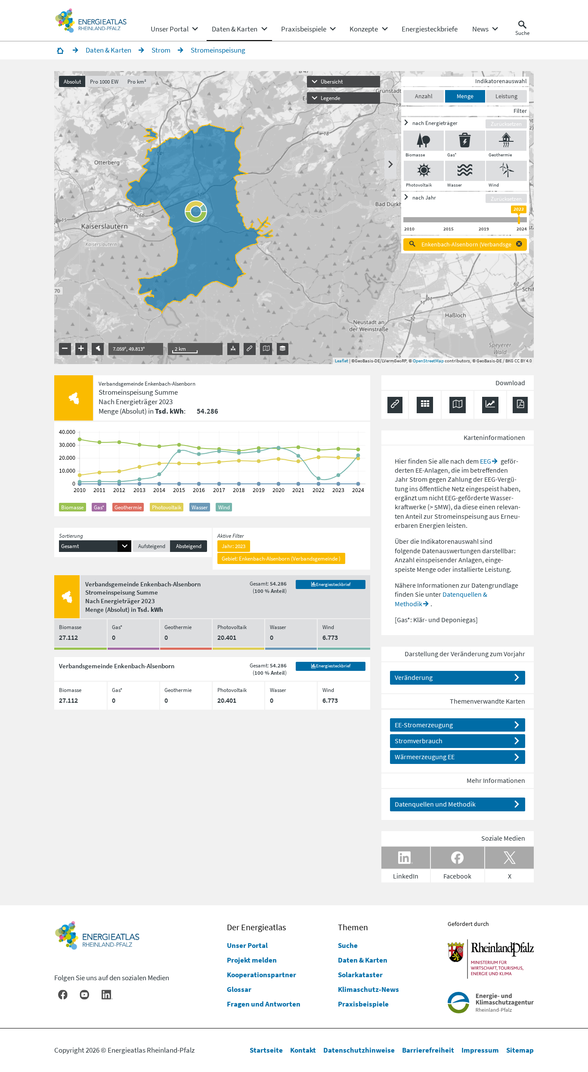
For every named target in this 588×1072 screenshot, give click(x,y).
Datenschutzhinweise (359, 1050)
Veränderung (414, 677)
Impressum (480, 1050)
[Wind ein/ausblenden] (506, 171)
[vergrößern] (81, 349)
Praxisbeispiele (363, 1004)
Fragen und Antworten (263, 1004)
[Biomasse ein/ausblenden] (423, 141)
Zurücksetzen (506, 123)
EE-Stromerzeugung (424, 724)
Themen (353, 927)
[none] (174, 29)
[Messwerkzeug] (233, 349)
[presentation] (293, 217)
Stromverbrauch (419, 740)
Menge (465, 96)
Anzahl (424, 96)
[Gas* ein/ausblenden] (465, 141)
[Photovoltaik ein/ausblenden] (424, 171)
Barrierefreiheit (428, 1050)
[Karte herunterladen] (457, 405)
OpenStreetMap (428, 361)
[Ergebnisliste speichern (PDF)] (520, 405)
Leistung (506, 96)
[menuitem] (170, 29)
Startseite (266, 1050)
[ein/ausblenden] (390, 164)
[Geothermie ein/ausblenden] (506, 141)
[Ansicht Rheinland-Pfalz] (98, 349)
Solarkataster (360, 974)
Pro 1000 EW (104, 81)
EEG (485, 461)
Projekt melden (252, 960)
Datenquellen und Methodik (435, 804)
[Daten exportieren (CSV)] (425, 405)
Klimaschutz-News (368, 989)
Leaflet (341, 361)
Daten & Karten (362, 960)
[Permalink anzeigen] (250, 349)
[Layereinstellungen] (283, 349)
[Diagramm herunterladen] (490, 405)
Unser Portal (247, 945)
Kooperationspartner (261, 974)
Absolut (72, 81)
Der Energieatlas (256, 927)
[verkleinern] (65, 349)
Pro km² (136, 81)
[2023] (519, 220)
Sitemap (520, 1050)
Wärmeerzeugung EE (425, 756)
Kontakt (303, 1050)
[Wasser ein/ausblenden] (465, 171)
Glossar (239, 989)
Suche (348, 945)
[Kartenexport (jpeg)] (266, 349)
